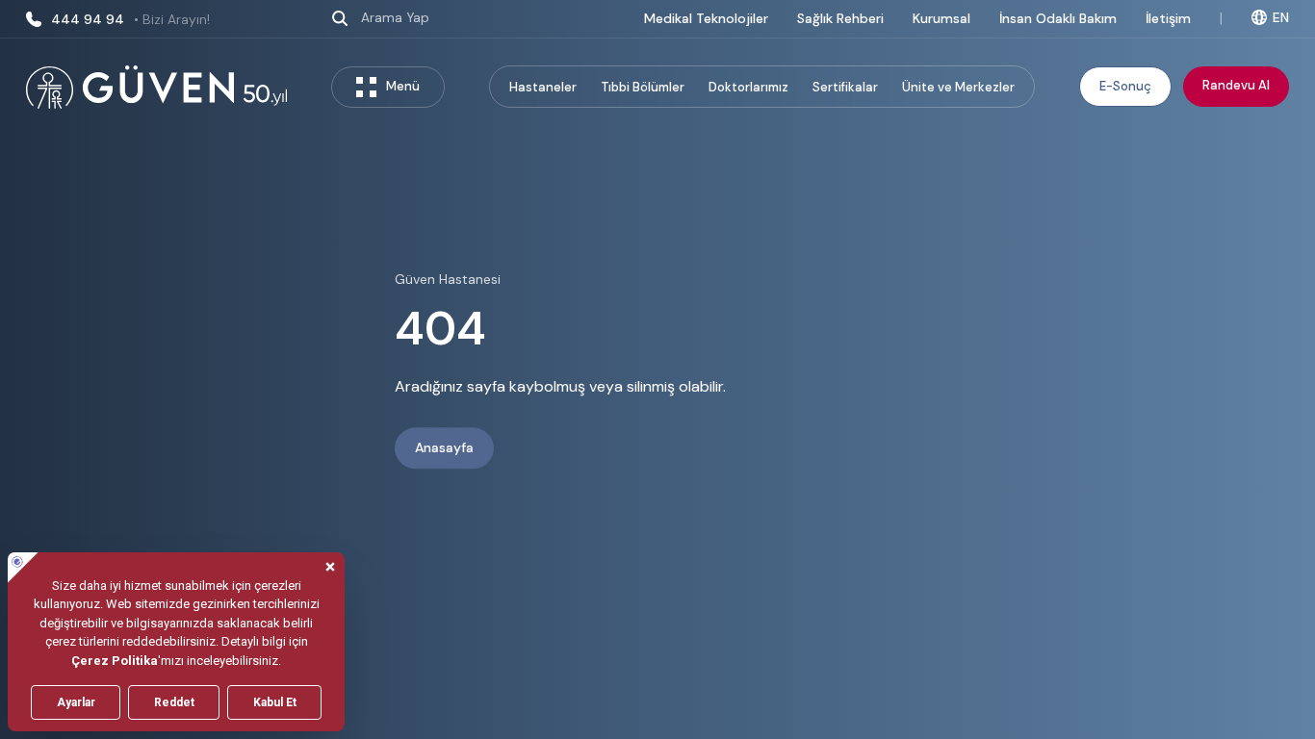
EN (1281, 17)
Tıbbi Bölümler (642, 87)
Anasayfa (444, 448)
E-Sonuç (1125, 86)
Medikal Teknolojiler (706, 18)
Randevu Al (1236, 85)
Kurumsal (941, 18)
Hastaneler (543, 87)
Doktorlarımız (748, 87)
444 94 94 (130, 19)
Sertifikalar (845, 87)
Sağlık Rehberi (840, 18)
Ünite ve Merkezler (958, 87)
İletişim (1168, 18)
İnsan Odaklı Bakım (1058, 18)
